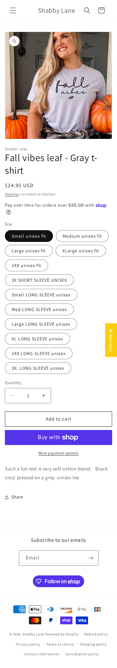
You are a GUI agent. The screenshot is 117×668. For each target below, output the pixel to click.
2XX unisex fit (26, 265)
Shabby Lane (33, 634)
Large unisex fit (29, 251)
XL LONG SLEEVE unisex (37, 339)
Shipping (12, 194)
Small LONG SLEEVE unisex (41, 295)
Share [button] (17, 497)
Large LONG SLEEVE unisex (41, 324)
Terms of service (60, 644)
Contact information (41, 654)
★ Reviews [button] (111, 339)
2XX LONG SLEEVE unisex (39, 353)
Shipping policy (93, 644)
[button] (13, 10)
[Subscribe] (91, 558)
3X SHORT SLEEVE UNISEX (39, 280)
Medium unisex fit (82, 236)
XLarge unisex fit (80, 251)
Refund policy (96, 634)
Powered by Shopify (62, 634)
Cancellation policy (82, 654)
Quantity (13, 382)
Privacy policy (28, 644)
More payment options (59, 453)
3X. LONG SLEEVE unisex (38, 368)
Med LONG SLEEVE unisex (39, 309)
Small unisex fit (29, 236)
